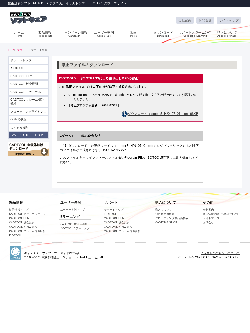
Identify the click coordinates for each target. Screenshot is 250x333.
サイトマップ (229, 20)
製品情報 (45, 34)
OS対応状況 (18, 119)
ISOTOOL (17, 68)
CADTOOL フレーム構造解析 (27, 101)
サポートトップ (20, 60)
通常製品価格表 (165, 213)
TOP (11, 50)
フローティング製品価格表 (171, 218)
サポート (22, 50)
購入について (227, 34)
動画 (133, 34)
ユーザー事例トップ (72, 209)
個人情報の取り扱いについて (221, 213)
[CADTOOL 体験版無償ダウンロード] (28, 149)
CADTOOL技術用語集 (74, 224)
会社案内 (184, 20)
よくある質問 (19, 127)
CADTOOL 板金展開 (24, 84)
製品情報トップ (18, 209)
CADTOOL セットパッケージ (27, 213)
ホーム (19, 34)
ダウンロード (163, 34)
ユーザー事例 (104, 34)
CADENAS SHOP (166, 222)
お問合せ (205, 20)
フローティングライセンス (28, 111)
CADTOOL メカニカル (25, 92)
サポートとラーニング (195, 34)
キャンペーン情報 (74, 34)
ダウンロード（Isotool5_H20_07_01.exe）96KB (163, 114)
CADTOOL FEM (21, 76)
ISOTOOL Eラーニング (74, 228)
